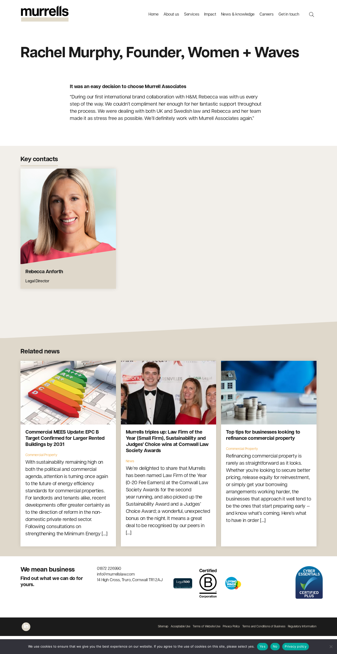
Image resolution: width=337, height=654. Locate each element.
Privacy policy (295, 646)
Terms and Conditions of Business (263, 626)
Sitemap (163, 626)
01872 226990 (109, 569)
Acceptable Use (180, 626)
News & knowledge (238, 15)
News (130, 461)
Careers (267, 15)
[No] (330, 646)
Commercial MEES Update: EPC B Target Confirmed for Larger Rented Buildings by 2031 (64, 438)
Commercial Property (41, 455)
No (275, 646)
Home (154, 15)
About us (171, 15)
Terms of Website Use (206, 626)
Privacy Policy (231, 626)
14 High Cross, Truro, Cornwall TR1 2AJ (130, 580)
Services (191, 15)
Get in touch (289, 15)
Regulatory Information (302, 626)
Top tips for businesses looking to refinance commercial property (263, 435)
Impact (210, 15)
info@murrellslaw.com (116, 575)
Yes (262, 646)
